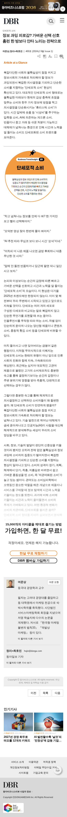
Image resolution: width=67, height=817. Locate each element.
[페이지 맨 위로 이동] (58, 770)
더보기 (39, 56)
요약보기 (61, 56)
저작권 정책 (49, 761)
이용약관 (33, 761)
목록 (45, 692)
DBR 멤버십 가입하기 (33, 560)
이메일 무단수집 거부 (45, 767)
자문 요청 (54, 582)
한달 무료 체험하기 (33, 553)
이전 (33, 692)
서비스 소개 (17, 761)
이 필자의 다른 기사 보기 (30, 638)
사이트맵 (23, 772)
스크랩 (56, 56)
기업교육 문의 (40, 772)
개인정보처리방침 (19, 767)
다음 (57, 692)
